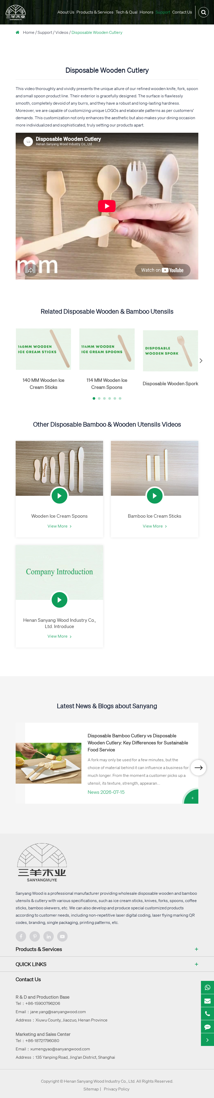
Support (163, 12)
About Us (65, 12)
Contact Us (182, 12)
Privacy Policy (116, 1088)
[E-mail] (207, 1001)
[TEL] (207, 1014)
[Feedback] (207, 1027)
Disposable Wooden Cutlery (97, 32)
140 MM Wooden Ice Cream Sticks (43, 383)
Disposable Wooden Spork (170, 383)
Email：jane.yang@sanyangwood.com (51, 1011)
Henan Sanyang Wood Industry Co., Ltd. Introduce (59, 623)
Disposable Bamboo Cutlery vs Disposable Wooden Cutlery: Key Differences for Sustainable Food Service (138, 742)
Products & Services (95, 12)
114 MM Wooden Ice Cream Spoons (107, 383)
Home (28, 32)
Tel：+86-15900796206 (38, 1003)
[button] (94, 398)
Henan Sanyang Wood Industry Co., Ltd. (99, 1081)
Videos (61, 32)
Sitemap (91, 1088)
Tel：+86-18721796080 (37, 1040)
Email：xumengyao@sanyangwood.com (53, 1048)
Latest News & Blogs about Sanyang (107, 705)
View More (57, 526)
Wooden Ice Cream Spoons (59, 516)
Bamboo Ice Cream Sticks (154, 516)
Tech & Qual (127, 12)
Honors (146, 12)
